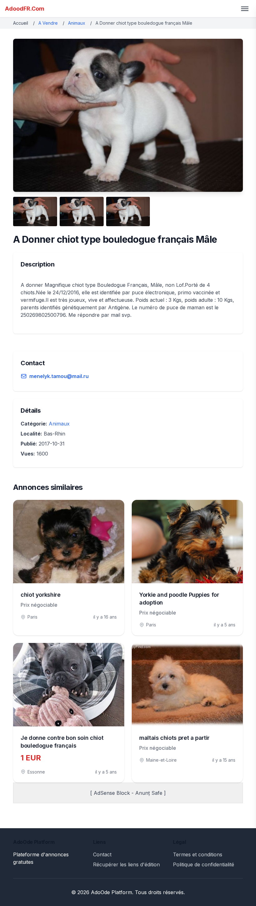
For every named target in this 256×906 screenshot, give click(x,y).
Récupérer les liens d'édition (126, 864)
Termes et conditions (197, 854)
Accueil (20, 23)
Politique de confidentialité (203, 864)
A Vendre (48, 23)
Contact (102, 854)
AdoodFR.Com (24, 8)
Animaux (76, 23)
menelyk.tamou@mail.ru (59, 376)
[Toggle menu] (245, 8)
